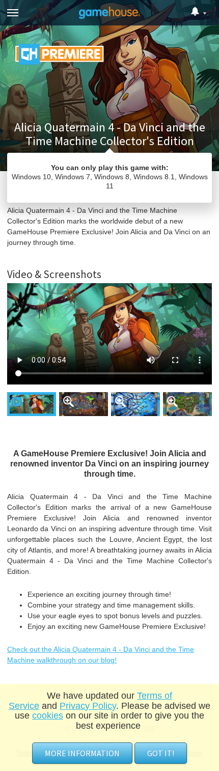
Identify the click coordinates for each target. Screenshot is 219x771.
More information (82, 753)
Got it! (160, 753)
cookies (47, 715)
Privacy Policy (88, 706)
